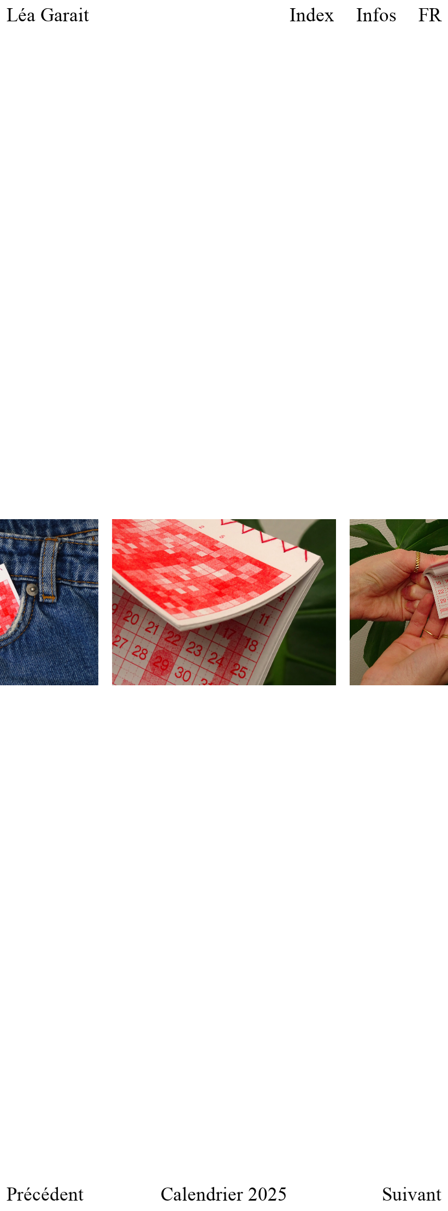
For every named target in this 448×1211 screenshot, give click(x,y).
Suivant (411, 1193)
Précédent (45, 1193)
